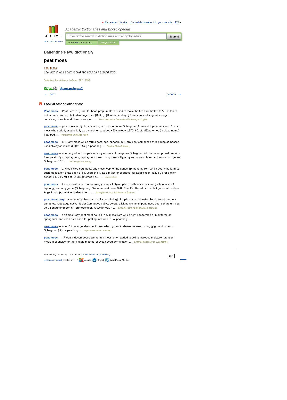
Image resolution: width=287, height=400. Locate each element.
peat (52, 94)
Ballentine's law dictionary (81, 42)
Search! (174, 36)
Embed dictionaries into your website (151, 22)
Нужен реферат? (71, 88)
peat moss (51, 126)
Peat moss (51, 110)
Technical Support (90, 254)
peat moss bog (54, 199)
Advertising (105, 254)
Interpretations (108, 42)
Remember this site (116, 22)
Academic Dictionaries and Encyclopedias (98, 29)
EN (177, 22)
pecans (171, 94)
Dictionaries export (53, 260)
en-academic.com (53, 41)
